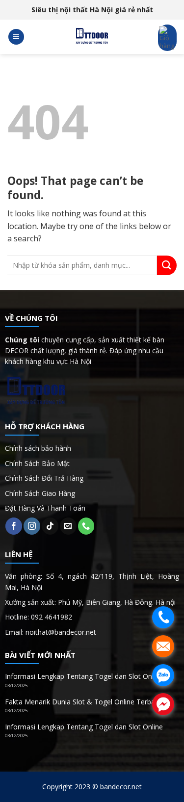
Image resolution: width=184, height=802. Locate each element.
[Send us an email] (68, 525)
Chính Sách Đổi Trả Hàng (44, 478)
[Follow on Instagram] (32, 525)
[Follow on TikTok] (50, 525)
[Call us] (86, 525)
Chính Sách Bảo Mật (37, 463)
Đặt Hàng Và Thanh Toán (45, 508)
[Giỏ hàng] (167, 38)
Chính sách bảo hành (38, 448)
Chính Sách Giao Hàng (40, 493)
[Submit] (167, 265)
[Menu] (16, 37)
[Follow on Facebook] (13, 525)
